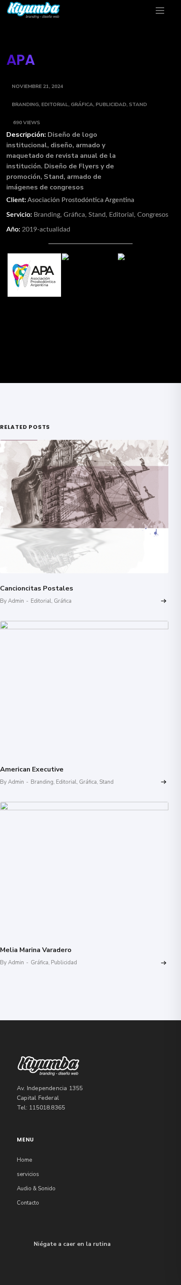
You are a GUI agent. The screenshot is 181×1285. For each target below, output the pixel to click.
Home (24, 1160)
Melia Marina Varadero (36, 950)
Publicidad (111, 104)
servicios (28, 1174)
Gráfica (82, 104)
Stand (138, 104)
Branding (25, 104)
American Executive (32, 769)
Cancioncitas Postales (36, 588)
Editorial (54, 104)
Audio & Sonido (36, 1188)
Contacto (28, 1203)
